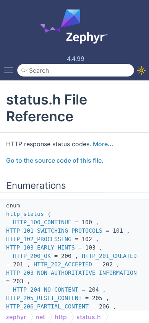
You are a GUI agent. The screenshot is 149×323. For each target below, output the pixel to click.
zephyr (16, 317)
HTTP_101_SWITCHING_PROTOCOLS (54, 230)
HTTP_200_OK (32, 256)
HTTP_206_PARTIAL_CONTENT (47, 306)
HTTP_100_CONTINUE (42, 222)
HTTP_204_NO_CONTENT (45, 289)
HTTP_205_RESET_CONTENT (44, 298)
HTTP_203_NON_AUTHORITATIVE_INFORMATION (71, 272)
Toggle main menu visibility (10, 70)
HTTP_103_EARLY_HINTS (40, 247)
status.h (88, 317)
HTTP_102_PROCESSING (38, 239)
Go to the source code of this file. (55, 160)
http (61, 317)
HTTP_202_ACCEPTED (63, 264)
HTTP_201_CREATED (109, 256)
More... (103, 144)
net (40, 317)
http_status (25, 213)
